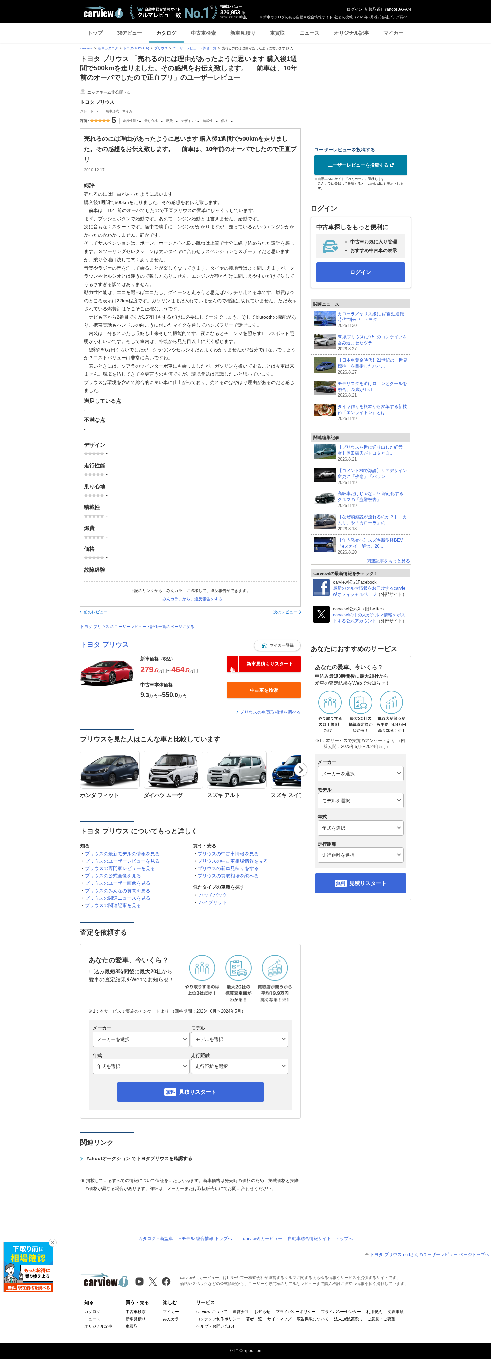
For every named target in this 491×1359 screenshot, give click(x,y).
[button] (277, 645)
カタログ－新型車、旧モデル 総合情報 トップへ (185, 1238)
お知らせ (262, 1311)
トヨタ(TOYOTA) (136, 48)
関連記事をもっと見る (388, 560)
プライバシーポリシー (296, 1311)
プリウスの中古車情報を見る (228, 853)
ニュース (310, 33)
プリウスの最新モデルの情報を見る (122, 853)
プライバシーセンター (341, 1311)
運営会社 (241, 1311)
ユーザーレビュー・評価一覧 (194, 48)
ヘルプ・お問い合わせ (216, 1326)
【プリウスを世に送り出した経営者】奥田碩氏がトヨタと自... (370, 453)
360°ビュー (129, 33)
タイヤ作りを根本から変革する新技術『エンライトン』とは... (372, 412)
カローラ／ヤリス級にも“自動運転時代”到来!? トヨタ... (371, 319)
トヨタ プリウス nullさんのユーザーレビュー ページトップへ (429, 1254)
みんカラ (171, 1319)
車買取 (277, 33)
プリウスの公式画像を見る (113, 875)
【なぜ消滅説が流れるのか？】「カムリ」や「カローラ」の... (372, 522)
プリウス (161, 48)
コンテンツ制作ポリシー (218, 1319)
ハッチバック (213, 895)
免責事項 (396, 1311)
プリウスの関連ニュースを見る (117, 898)
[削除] (53, 1243)
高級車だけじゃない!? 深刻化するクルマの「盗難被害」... (370, 499)
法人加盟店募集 (348, 1319)
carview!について (211, 1311)
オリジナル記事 (351, 33)
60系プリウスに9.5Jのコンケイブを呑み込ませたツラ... (372, 342)
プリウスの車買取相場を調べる (270, 712)
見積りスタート (197, 1092)
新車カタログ (108, 48)
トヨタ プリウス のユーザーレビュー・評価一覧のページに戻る (137, 626)
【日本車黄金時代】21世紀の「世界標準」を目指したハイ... (372, 366)
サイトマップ (279, 1319)
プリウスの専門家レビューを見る (120, 868)
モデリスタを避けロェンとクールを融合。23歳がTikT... (372, 389)
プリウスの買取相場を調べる (228, 875)
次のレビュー (285, 612)
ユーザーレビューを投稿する (358, 165)
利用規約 (374, 1311)
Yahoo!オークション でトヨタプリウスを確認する (139, 1158)
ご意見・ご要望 (381, 1319)
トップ (95, 33)
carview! (86, 48)
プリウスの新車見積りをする (228, 868)
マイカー (393, 33)
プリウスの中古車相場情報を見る (233, 861)
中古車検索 (203, 33)
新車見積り (243, 33)
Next (301, 770)
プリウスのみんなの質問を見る (117, 890)
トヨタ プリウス (104, 644)
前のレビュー (96, 612)
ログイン (355, 9)
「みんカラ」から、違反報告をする (190, 599)
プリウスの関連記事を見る (113, 905)
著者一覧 (254, 1319)
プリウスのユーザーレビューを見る (122, 861)
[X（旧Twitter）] (152, 1281)
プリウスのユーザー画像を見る (117, 883)
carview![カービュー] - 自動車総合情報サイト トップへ (298, 1238)
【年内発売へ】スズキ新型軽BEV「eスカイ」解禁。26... (370, 546)
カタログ (166, 33)
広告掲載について (313, 1319)
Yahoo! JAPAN (397, 9)
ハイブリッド (213, 902)
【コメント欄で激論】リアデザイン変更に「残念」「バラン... (372, 476)
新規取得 (373, 9)
